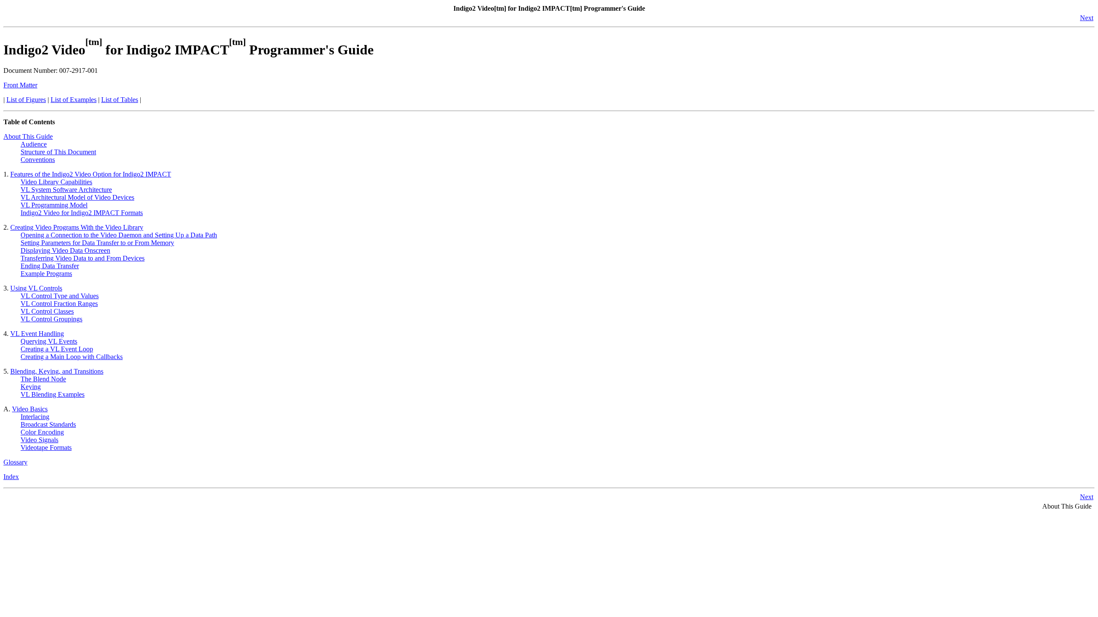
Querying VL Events (49, 341)
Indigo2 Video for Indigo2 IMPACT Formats (82, 212)
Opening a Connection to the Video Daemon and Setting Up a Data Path (119, 235)
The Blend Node (43, 379)
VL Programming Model (54, 205)
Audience (34, 144)
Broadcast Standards (48, 424)
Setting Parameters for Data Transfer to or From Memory (97, 242)
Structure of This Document (58, 152)
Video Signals (39, 439)
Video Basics (30, 409)
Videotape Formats (46, 447)
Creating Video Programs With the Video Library (76, 227)
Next (1086, 17)
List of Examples (74, 99)
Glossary (15, 462)
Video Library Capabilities (56, 182)
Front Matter (20, 85)
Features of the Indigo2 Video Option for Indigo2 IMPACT (90, 174)
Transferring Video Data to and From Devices (83, 258)
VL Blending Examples (52, 394)
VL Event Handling (37, 333)
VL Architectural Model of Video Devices (77, 197)
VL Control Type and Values (60, 296)
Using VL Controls (36, 288)
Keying (31, 386)
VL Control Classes (47, 311)
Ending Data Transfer (50, 266)
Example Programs (46, 273)
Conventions (38, 159)
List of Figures (26, 99)
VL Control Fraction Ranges (59, 303)
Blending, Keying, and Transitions (56, 371)
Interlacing (35, 416)
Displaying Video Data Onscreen (65, 250)
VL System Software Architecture (66, 189)
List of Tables (119, 99)
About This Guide (28, 136)
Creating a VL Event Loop (57, 349)
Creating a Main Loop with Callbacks (72, 356)
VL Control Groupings (51, 319)
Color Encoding (42, 432)
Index (11, 476)
